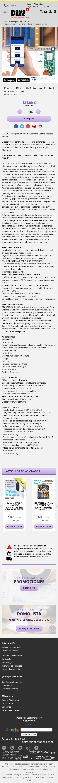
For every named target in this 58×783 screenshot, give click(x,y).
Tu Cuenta (6, 659)
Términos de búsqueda (12, 666)
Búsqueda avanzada (11, 669)
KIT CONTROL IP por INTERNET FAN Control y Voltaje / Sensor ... (43, 506)
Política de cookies (10, 651)
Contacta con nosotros (12, 656)
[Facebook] (4, 748)
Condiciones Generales (12, 682)
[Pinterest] (28, 748)
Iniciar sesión (7, 703)
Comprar (29, 118)
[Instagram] (12, 748)
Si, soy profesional (29, 628)
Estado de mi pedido (11, 710)
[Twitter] (36, 748)
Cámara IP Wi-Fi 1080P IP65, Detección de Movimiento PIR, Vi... (14, 506)
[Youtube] (20, 748)
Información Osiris (10, 689)
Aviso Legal (7, 662)
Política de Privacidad (11, 647)
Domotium (7, 685)
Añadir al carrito (14, 526)
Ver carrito (6, 707)
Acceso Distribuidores (11, 700)
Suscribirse (29, 587)
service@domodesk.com (37, 742)
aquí (29, 780)
